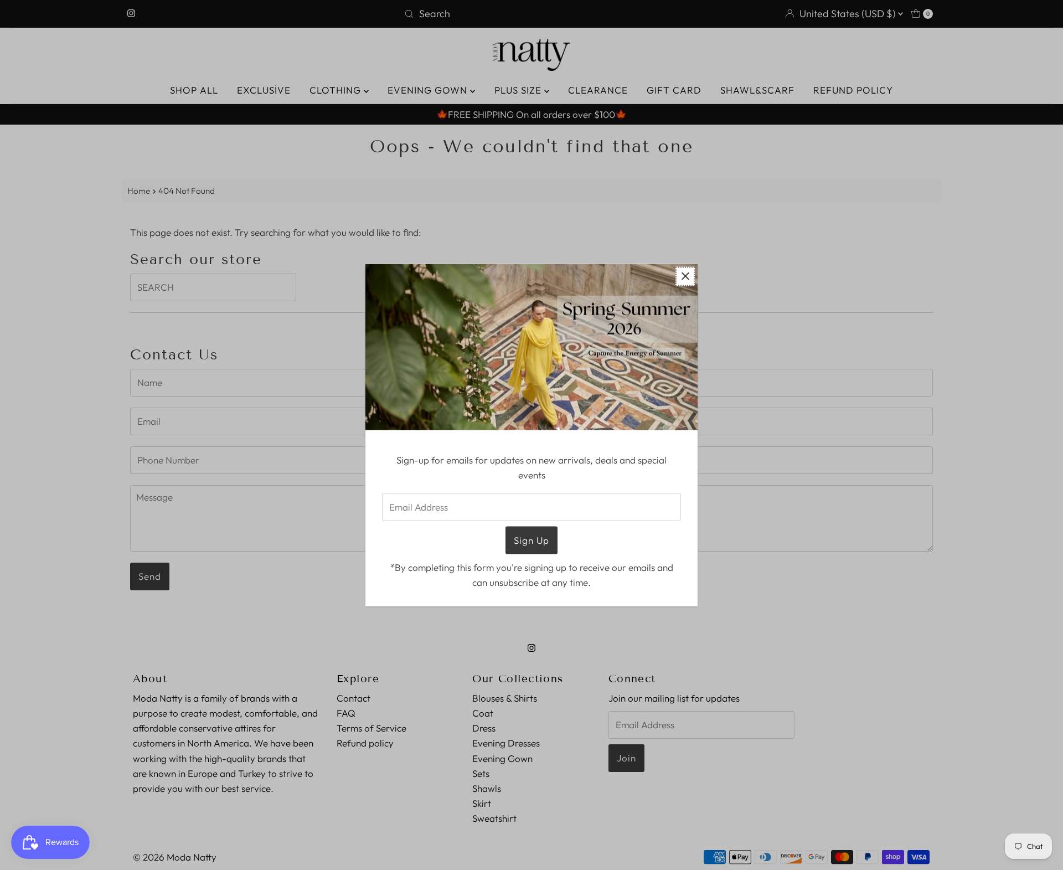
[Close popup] (685, 276)
